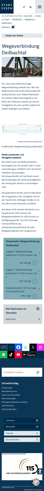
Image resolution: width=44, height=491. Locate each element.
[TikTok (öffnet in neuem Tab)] (11, 354)
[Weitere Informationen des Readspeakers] (13, 27)
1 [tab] (3, 464)
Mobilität (17, 19)
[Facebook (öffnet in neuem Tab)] (18, 347)
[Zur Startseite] (7, 6)
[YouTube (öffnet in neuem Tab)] (18, 354)
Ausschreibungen (9, 409)
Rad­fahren (30, 19)
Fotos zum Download (11, 395)
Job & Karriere (8, 405)
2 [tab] (3, 468)
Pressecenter (7, 387)
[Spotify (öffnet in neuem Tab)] (3, 354)
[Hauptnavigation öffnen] (39, 7)
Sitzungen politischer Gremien (15, 402)
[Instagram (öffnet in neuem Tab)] (40, 347)
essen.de (28, 15)
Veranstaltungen (9, 398)
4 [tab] (3, 475)
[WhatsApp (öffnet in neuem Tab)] (25, 347)
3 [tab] (3, 472)
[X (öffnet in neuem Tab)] (33, 347)
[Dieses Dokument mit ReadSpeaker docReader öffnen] (39, 258)
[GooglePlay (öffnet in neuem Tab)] (29, 354)
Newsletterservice (9, 391)
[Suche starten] (37, 372)
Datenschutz (29, 490)
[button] (31, 7)
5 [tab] (3, 479)
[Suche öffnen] (24, 7)
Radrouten (7, 22)
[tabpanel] (22, 468)
